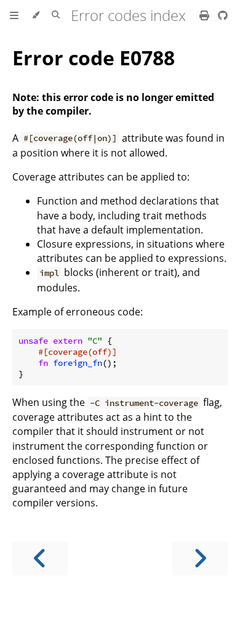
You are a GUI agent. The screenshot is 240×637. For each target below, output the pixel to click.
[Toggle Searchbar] (56, 15)
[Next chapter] (200, 558)
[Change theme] (35, 15)
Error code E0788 (93, 57)
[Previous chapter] (40, 558)
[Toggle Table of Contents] (14, 15)
